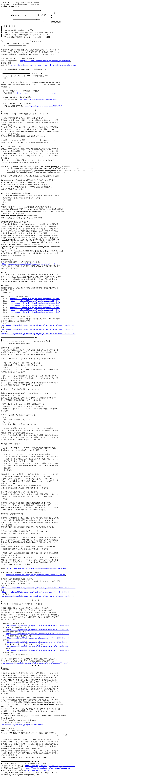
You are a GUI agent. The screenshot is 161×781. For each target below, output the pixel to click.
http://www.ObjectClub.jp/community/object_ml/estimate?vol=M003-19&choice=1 (38, 592)
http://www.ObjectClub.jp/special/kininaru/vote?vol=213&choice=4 (37, 642)
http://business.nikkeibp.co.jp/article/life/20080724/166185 (35, 575)
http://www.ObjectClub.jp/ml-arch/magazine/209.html (35, 299)
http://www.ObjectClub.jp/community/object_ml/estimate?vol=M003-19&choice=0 (38, 588)
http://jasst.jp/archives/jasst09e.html (36, 93)
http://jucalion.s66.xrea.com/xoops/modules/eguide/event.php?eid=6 (43, 65)
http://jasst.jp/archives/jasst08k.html (43, 106)
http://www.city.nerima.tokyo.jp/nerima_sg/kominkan (45, 61)
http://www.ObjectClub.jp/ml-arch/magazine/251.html (35, 312)
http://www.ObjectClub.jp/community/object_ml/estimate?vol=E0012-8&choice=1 (38, 329)
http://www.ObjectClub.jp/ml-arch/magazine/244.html (35, 310)
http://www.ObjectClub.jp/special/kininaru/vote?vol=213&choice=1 (37, 630)
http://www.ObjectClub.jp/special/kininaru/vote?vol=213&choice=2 (37, 634)
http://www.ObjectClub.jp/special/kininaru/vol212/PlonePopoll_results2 (36, 663)
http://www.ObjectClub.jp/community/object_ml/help (50, 766)
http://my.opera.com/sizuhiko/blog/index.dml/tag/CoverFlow (29, 264)
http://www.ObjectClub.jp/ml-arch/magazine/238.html (35, 308)
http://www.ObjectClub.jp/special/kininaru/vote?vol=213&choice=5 (37, 646)
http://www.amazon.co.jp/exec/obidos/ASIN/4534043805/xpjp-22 (36, 568)
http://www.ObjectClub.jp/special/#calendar (22, 725)
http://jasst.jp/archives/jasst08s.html (38, 99)
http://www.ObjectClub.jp (37, 770)
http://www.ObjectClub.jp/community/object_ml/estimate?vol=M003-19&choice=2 (38, 596)
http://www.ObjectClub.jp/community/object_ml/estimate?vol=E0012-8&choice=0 (38, 325)
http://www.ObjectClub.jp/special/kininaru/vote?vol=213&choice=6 (37, 650)
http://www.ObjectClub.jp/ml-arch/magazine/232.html (35, 305)
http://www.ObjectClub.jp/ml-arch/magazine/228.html (35, 303)
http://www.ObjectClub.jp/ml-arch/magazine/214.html (35, 301)
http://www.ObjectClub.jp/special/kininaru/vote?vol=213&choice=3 (37, 638)
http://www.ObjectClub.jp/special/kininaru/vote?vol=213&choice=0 (37, 625)
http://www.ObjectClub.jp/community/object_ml (48, 768)
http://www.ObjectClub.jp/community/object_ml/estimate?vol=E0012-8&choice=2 (38, 334)
